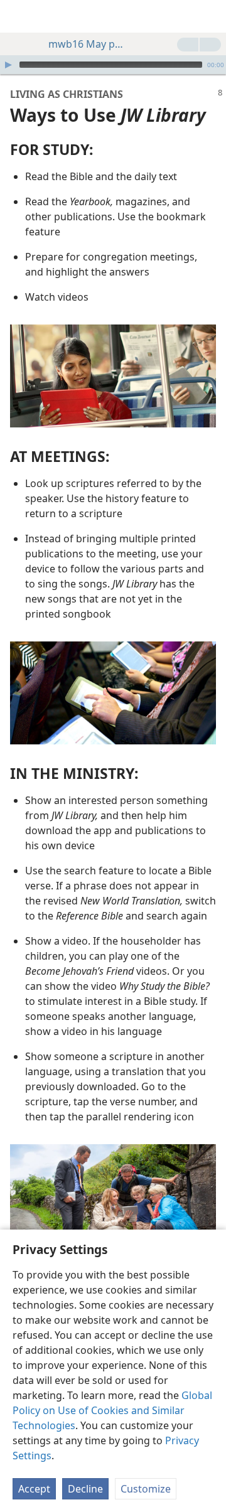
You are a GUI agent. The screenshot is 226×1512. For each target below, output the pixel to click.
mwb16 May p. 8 (86, 44)
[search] (210, 16)
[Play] (8, 65)
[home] (19, 16)
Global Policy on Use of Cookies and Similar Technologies (112, 1410)
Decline (85, 1489)
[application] (113, 64)
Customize (146, 1489)
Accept (34, 1489)
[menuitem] (19, 16)
